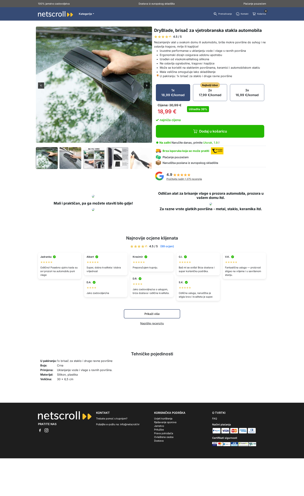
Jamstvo (159, 425)
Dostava (159, 440)
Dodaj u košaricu (213, 131)
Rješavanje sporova (165, 422)
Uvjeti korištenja (163, 418)
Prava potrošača (163, 433)
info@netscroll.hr (130, 424)
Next (147, 86)
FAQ (214, 418)
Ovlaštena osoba (163, 436)
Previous (41, 86)
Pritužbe (159, 429)
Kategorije (85, 13)
